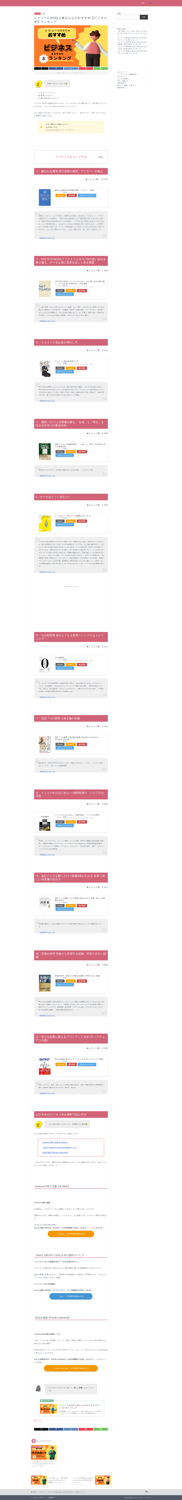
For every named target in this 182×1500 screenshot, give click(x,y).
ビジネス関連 (123, 79)
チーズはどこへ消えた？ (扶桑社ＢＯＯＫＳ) (73, 516)
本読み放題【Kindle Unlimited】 (56, 1152)
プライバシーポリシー (39, 1497)
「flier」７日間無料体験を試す (71, 1296)
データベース (50, 238)
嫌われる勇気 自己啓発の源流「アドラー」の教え (75, 190)
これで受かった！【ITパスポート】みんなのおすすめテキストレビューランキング (132, 33)
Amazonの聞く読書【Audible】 (55, 1142)
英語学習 (121, 87)
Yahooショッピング (87, 195)
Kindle (60, 290)
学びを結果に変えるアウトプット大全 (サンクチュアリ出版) (79, 1059)
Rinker (65, 192)
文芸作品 (121, 83)
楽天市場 (72, 195)
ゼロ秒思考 (59, 657)
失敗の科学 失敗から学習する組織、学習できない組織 (77, 976)
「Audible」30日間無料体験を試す (71, 1234)
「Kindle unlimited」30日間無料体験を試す (70, 1368)
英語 (143, 3)
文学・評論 (122, 81)
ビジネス (37, 13)
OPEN (100, 157)
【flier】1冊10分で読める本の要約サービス (60, 1147)
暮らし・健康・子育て (126, 85)
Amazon (60, 195)
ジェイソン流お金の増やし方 (66, 361)
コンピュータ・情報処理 (127, 74)
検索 (119, 13)
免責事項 (51, 1497)
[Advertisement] (71, 602)
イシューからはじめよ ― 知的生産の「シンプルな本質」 (78, 815)
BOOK (42, 238)
